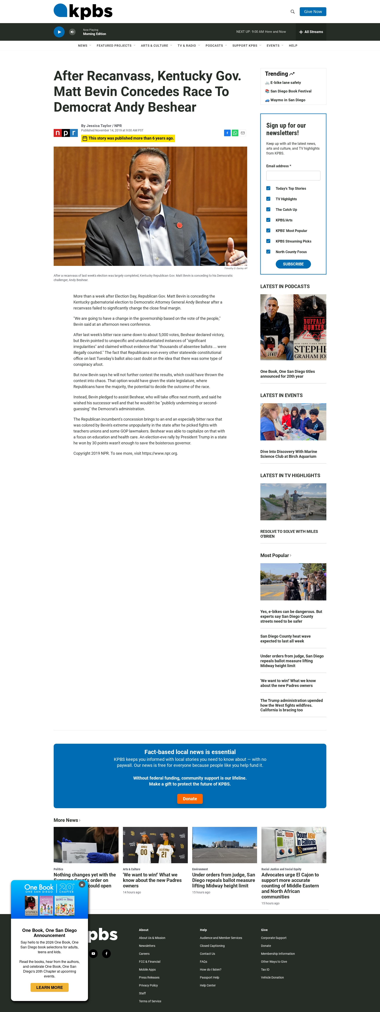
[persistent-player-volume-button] (72, 32)
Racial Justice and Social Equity (281, 869)
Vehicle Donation (272, 977)
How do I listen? (210, 969)
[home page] (83, 12)
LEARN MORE (49, 987)
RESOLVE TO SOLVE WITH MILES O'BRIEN (289, 534)
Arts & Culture (154, 45)
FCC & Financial (149, 961)
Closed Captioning (212, 946)
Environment (200, 869)
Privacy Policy (148, 985)
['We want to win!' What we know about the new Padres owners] (155, 845)
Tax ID (265, 969)
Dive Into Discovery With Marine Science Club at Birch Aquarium (288, 454)
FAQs (203, 961)
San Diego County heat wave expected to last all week (285, 638)
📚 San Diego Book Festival (288, 91)
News (82, 45)
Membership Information (278, 953)
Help (293, 45)
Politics (58, 869)
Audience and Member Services (221, 938)
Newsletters (147, 946)
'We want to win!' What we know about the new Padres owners (288, 683)
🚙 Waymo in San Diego (285, 100)
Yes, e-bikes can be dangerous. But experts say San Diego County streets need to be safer (291, 616)
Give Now (313, 11)
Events (273, 45)
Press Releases (149, 977)
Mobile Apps (147, 969)
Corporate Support (274, 938)
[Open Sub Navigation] (90, 45)
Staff (142, 993)
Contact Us (207, 953)
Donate (190, 798)
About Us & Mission (152, 938)
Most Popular (274, 555)
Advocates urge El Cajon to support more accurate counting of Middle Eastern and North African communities (290, 886)
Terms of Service (150, 1001)
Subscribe (293, 264)
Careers (144, 953)
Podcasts (214, 45)
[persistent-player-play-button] (59, 32)
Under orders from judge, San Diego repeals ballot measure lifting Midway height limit (292, 661)
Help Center (208, 985)
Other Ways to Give (274, 961)
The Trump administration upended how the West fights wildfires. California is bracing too (291, 705)
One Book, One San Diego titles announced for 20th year (287, 374)
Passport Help (209, 977)
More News (66, 820)
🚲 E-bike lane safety (283, 82)
